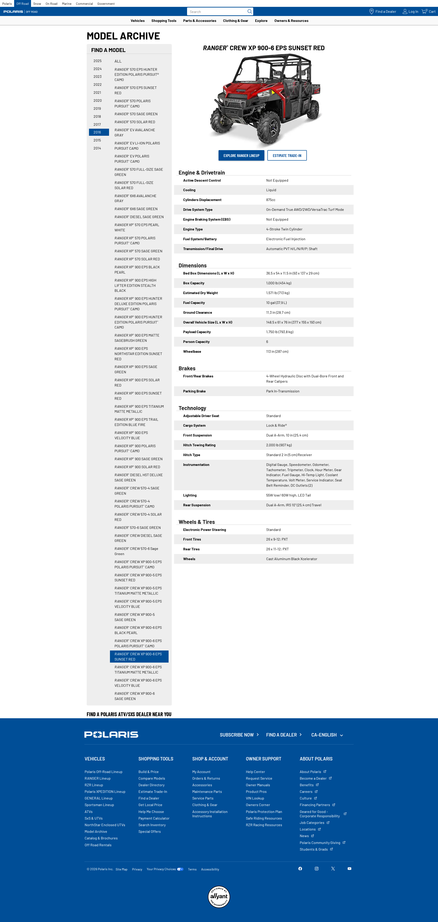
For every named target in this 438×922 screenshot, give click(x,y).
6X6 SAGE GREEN (136, 208)
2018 (97, 116)
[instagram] (316, 869)
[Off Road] (20, 11)
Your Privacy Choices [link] (161, 869)
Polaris (7, 3)
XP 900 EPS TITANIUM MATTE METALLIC (139, 409)
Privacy (137, 869)
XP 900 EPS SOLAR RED (137, 382)
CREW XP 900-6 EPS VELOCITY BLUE (138, 682)
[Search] (248, 11)
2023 (98, 76)
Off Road (22, 3)
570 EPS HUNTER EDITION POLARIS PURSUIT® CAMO (137, 74)
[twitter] (333, 869)
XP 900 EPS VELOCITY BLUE (131, 435)
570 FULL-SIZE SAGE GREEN (139, 172)
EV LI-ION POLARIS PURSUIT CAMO (137, 145)
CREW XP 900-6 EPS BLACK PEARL (138, 630)
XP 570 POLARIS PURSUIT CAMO (135, 240)
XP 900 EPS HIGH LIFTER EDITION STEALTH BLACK (135, 285)
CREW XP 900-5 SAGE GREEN (135, 617)
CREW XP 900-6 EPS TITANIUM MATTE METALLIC (138, 669)
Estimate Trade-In (287, 155)
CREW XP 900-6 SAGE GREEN (135, 696)
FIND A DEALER (281, 734)
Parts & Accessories (199, 20)
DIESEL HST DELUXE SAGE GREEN (139, 477)
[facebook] (300, 869)
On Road (51, 3)
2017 (97, 124)
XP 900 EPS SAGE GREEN (136, 369)
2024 (98, 68)
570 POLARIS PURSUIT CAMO (133, 103)
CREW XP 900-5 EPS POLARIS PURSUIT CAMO (138, 564)
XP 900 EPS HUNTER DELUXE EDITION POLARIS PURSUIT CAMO (138, 303)
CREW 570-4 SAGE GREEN (137, 490)
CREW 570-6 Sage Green (136, 551)
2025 (98, 60)
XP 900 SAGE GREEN (139, 459)
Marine (66, 3)
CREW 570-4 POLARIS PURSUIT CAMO (134, 503)
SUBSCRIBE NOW (237, 734)
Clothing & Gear (235, 20)
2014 (97, 148)
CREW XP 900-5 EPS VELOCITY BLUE (138, 604)
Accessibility (210, 869)
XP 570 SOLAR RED (137, 259)
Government (106, 3)
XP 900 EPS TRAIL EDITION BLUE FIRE (136, 422)
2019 (97, 108)
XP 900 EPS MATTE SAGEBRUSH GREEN (137, 337)
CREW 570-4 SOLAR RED (138, 517)
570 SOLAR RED (135, 122)
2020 (98, 100)
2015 (97, 140)
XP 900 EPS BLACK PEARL (137, 269)
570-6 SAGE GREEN (138, 527)
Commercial (84, 3)
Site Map (122, 869)
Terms (192, 869)
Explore (261, 20)
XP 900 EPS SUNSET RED (138, 395)
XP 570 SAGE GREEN (138, 251)
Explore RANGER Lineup (241, 155)
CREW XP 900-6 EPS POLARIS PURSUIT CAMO (138, 643)
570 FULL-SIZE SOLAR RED (134, 185)
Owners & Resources (291, 20)
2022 (98, 84)
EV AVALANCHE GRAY (135, 132)
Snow (37, 3)
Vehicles (138, 20)
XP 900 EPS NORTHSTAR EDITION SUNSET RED (138, 353)
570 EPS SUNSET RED (136, 90)
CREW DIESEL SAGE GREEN (138, 538)
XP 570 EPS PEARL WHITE (137, 227)
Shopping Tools (163, 20)
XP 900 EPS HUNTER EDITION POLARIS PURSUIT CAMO (138, 322)
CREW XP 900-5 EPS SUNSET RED (138, 577)
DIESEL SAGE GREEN (139, 216)
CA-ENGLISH (324, 734)
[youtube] (349, 869)
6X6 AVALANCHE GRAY (135, 198)
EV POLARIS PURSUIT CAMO (132, 158)
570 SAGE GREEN (136, 114)
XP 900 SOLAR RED (137, 467)
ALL (118, 60)
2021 (97, 92)
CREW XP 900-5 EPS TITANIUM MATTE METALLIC (138, 590)
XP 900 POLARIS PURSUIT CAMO (135, 448)
